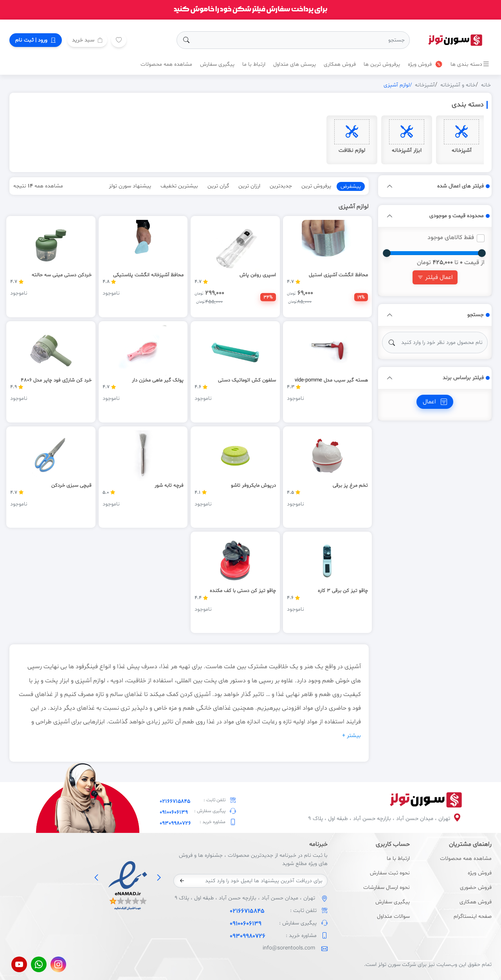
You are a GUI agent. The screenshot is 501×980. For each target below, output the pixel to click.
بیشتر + (351, 735)
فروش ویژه (420, 64)
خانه (486, 85)
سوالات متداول (393, 916)
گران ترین (218, 186)
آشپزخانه (425, 85)
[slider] (482, 253)
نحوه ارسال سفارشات (386, 887)
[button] (390, 186)
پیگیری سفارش (217, 64)
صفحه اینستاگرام (473, 916)
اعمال (430, 401)
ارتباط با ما (253, 64)
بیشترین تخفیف (179, 186)
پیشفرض (351, 186)
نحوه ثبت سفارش (389, 873)
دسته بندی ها (466, 64)
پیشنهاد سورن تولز (130, 186)
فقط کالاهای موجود (450, 237)
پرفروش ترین (316, 186)
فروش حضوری (476, 887)
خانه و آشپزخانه (458, 85)
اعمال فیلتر (438, 277)
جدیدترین (281, 186)
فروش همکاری (340, 64)
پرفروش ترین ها (382, 64)
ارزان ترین (249, 186)
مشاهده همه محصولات (166, 64)
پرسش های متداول (294, 64)
